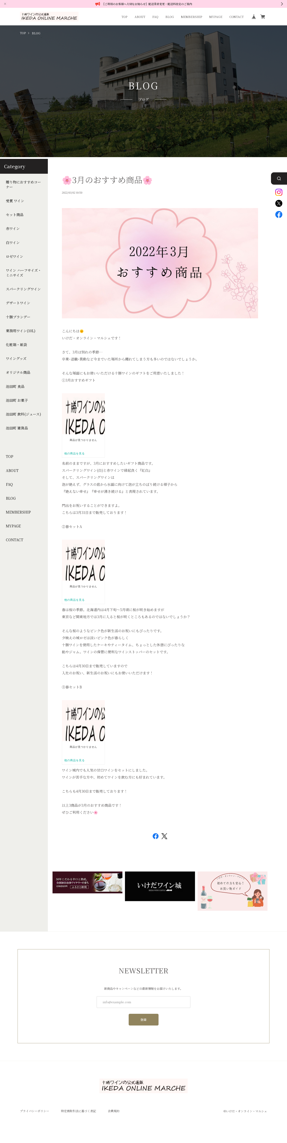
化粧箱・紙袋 (16, 344)
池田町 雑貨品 (17, 428)
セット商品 (14, 214)
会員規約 (113, 1111)
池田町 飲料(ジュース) (23, 414)
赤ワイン (13, 228)
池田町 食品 (15, 386)
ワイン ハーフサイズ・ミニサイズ (23, 273)
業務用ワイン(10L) (20, 330)
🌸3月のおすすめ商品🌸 (107, 179)
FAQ (155, 16)
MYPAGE (215, 16)
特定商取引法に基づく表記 (78, 1111)
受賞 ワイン (15, 200)
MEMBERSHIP (191, 16)
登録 (143, 1019)
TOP (124, 16)
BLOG (169, 16)
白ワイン (13, 242)
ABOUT (140, 16)
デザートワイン (18, 302)
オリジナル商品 (18, 372)
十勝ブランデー (18, 316)
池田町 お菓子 (17, 400)
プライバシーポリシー (34, 1111)
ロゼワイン (14, 256)
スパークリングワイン (23, 289)
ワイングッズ (16, 358)
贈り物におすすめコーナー (23, 184)
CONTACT (236, 16)
